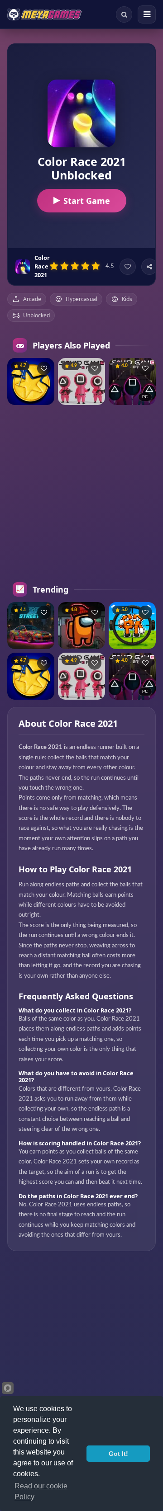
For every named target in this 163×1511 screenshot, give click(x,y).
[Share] (149, 267)
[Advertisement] (81, 493)
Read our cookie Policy (40, 1491)
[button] (44, 368)
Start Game (86, 200)
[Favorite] (128, 267)
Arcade (32, 299)
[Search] (124, 14)
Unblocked (36, 315)
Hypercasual (81, 299)
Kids (127, 299)
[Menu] (147, 14)
